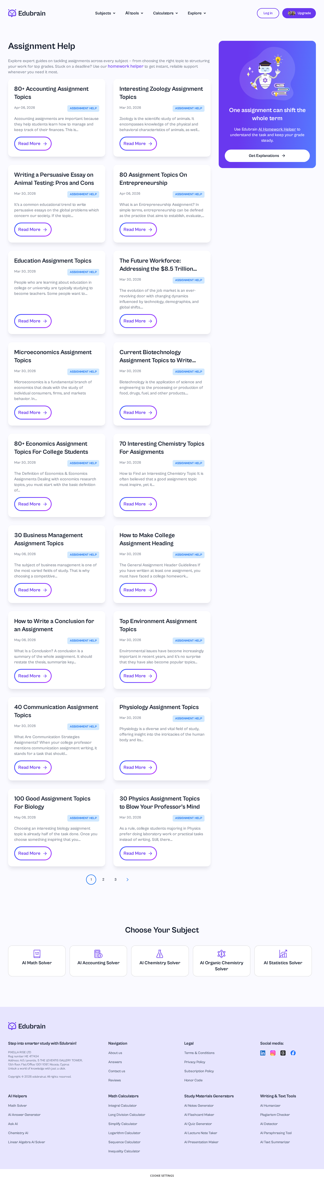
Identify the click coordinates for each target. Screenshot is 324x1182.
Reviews (114, 1080)
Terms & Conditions (199, 1053)
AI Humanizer (270, 1106)
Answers (115, 1062)
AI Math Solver (37, 963)
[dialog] (162, 1175)
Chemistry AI (18, 1133)
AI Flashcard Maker (199, 1115)
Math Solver (17, 1106)
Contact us (116, 1071)
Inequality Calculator (124, 1151)
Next (128, 880)
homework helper (126, 66)
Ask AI (13, 1124)
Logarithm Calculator (124, 1133)
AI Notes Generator (199, 1106)
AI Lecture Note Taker (200, 1133)
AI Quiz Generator (198, 1124)
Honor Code (193, 1080)
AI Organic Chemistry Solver (221, 966)
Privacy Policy (194, 1062)
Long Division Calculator (126, 1115)
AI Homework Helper (277, 129)
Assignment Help (83, 108)
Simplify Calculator (122, 1124)
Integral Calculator (122, 1106)
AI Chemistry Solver (159, 963)
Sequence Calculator (124, 1142)
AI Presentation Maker (201, 1142)
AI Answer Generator (24, 1115)
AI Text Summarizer (275, 1142)
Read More (29, 143)
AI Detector (269, 1124)
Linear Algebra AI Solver (26, 1142)
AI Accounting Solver (98, 963)
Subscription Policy (199, 1071)
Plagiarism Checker (275, 1115)
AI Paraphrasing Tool (276, 1133)
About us (115, 1053)
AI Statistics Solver (283, 963)
